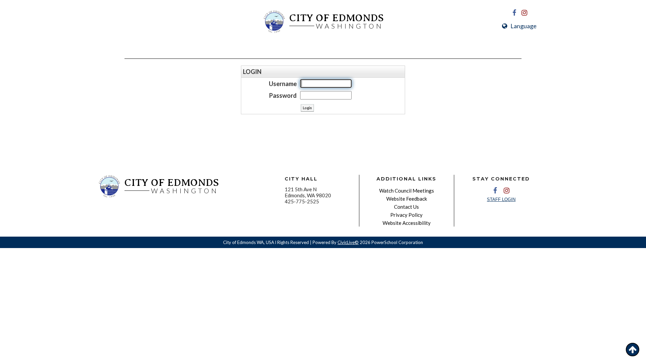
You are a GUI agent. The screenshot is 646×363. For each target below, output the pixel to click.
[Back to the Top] (632, 349)
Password (283, 95)
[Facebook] (514, 12)
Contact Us (406, 207)
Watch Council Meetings (406, 191)
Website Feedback (406, 199)
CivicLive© (348, 242)
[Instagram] (524, 12)
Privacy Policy (406, 215)
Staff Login (501, 199)
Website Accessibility (407, 223)
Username (283, 83)
